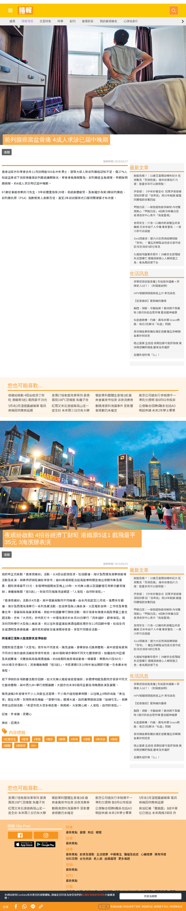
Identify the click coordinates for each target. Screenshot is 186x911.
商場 (75, 739)
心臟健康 (146, 854)
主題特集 (45, 21)
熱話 (91, 832)
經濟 (25, 739)
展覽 (62, 739)
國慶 (8, 745)
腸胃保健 (160, 854)
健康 (12, 21)
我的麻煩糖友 (108, 21)
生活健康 (102, 854)
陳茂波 (101, 739)
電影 (50, 739)
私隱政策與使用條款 (93, 894)
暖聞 (99, 832)
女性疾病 (85, 858)
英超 (115, 739)
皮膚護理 (110, 858)
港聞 (7, 152)
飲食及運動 (87, 854)
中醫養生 (116, 854)
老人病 (98, 858)
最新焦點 (72, 832)
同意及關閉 (150, 896)
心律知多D (131, 21)
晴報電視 (27, 21)
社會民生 (10, 739)
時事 (60, 21)
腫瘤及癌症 (131, 854)
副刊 (73, 21)
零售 (38, 739)
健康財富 (88, 21)
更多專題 (124, 858)
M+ (35, 745)
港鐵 (87, 739)
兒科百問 (72, 858)
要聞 (83, 832)
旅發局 (21, 745)
